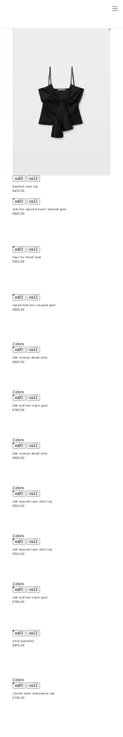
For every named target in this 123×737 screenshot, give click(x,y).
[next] (33, 178)
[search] (95, 8)
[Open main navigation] (114, 8)
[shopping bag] (106, 8)
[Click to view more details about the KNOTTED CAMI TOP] (61, 102)
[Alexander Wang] (31, 8)
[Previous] (19, 178)
